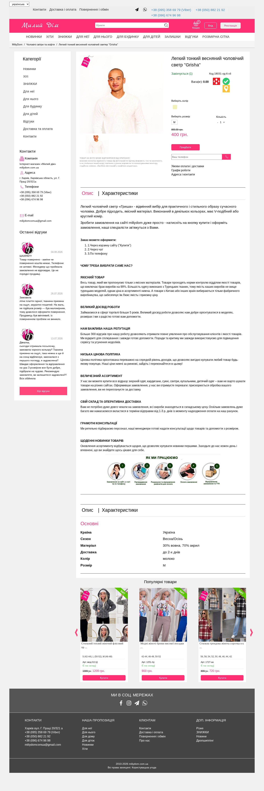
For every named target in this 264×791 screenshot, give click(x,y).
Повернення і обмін (94, 9)
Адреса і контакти (183, 174)
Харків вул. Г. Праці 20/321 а (44, 728)
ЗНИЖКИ (65, 37)
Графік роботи (180, 170)
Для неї (82, 37)
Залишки (172, 37)
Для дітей (151, 37)
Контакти (40, 9)
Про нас (144, 740)
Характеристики (120, 193)
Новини (201, 736)
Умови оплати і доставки (187, 166)
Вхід (210, 25)
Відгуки (191, 37)
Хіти (50, 37)
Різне (199, 728)
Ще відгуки (43, 391)
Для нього (103, 37)
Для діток (88, 740)
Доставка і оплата (63, 9)
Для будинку (128, 37)
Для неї (87, 728)
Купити (104, 677)
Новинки (34, 37)
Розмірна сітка (215, 37)
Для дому (88, 736)
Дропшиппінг (205, 740)
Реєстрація (230, 25)
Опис (87, 193)
